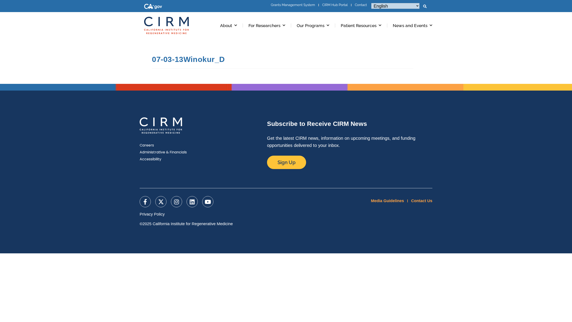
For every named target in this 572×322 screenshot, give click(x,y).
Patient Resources (358, 25)
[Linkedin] (192, 201)
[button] (425, 6)
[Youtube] (207, 201)
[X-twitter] (160, 201)
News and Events (410, 25)
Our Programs (310, 25)
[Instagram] (176, 201)
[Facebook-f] (145, 201)
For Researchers (264, 25)
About (226, 25)
